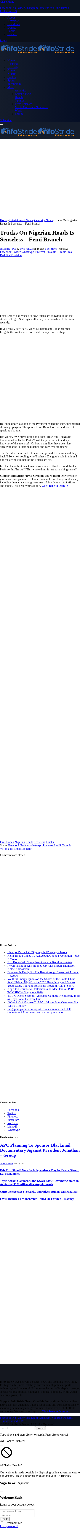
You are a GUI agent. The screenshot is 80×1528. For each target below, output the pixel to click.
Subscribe (6, 120)
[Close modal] (1, 1445)
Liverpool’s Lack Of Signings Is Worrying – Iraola (37, 952)
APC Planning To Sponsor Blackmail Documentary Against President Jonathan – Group (40, 1150)
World (18, 110)
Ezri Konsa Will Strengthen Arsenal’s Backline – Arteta (39, 962)
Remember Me (13, 1522)
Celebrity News (8, 249)
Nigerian (20, 842)
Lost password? (9, 1526)
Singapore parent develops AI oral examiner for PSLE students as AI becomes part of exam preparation (39, 1010)
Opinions (20, 100)
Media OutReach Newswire (31, 107)
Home (11, 60)
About (11, 17)
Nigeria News (6, 1163)
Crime (11, 70)
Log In (4, 1519)
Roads (29, 842)
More (10, 87)
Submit (40, 1428)
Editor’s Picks (23, 93)
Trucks (50, 842)
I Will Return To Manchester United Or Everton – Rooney (37, 1198)
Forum (11, 30)
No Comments (50, 249)
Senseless (39, 842)
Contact (12, 34)
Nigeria (11, 73)
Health (19, 97)
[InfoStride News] (37, 54)
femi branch (7, 842)
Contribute (13, 24)
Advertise (13, 20)
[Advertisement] (40, 179)
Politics (11, 77)
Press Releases (23, 103)
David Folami (26, 249)
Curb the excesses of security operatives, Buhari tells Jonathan (39, 1191)
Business (12, 63)
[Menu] (1, 124)
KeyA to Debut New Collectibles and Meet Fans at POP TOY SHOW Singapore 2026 (40, 990)
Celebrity (12, 67)
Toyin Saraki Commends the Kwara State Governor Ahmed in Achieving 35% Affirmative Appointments (39, 1182)
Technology (14, 83)
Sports (11, 80)
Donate (11, 27)
